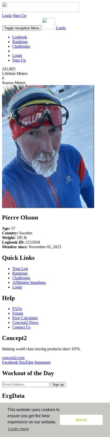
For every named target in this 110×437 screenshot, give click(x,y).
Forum (17, 313)
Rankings (20, 41)
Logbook (19, 37)
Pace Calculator (25, 318)
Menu (21, 28)
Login (7, 15)
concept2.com (13, 357)
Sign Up (19, 15)
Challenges (21, 46)
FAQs (17, 308)
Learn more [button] (18, 429)
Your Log (20, 268)
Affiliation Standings (29, 282)
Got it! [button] (81, 420)
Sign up (58, 384)
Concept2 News (25, 322)
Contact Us (21, 327)
